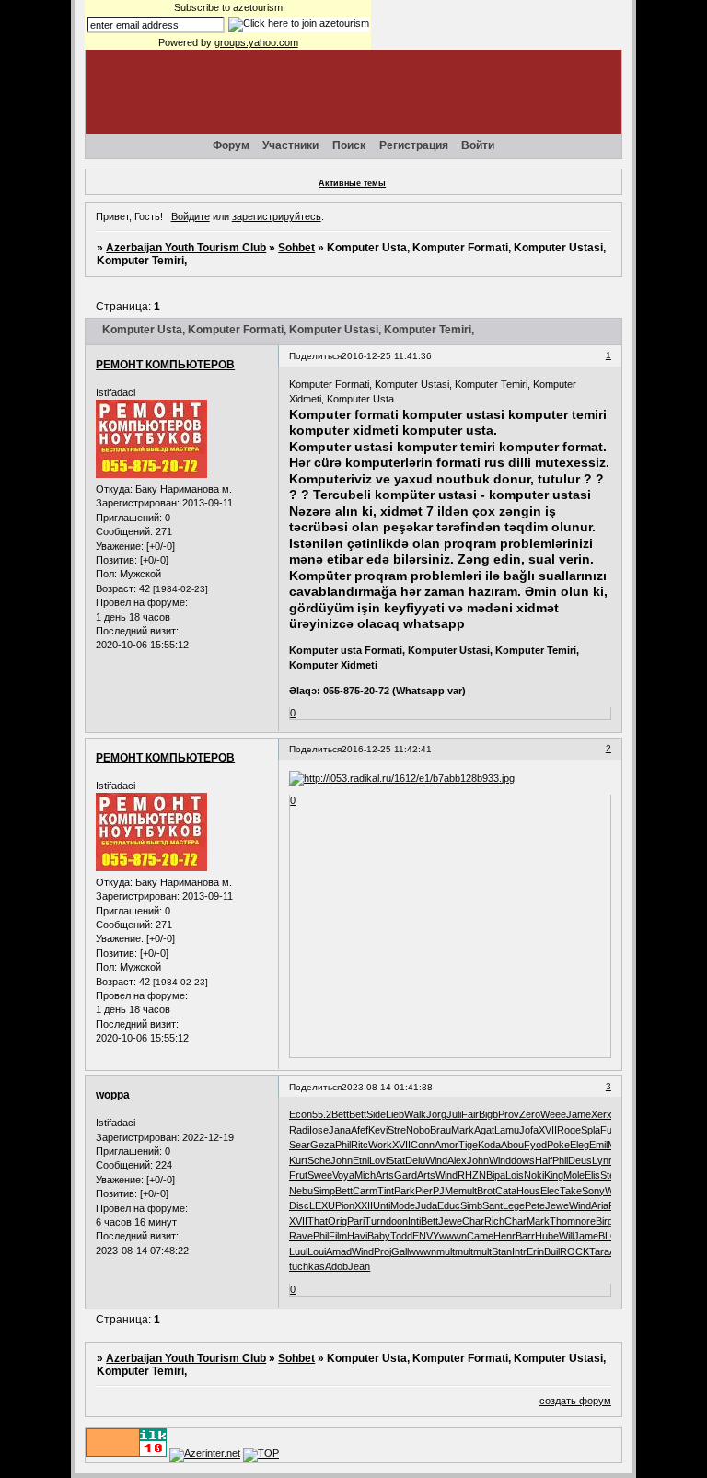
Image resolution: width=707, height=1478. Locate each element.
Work (380, 1144)
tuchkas (307, 1266)
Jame (578, 1114)
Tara (599, 1251)
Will (566, 1235)
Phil (343, 1144)
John (341, 1160)
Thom (562, 1221)
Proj (382, 1251)
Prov (508, 1114)
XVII (548, 1129)
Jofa (529, 1129)
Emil (598, 1144)
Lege (514, 1205)
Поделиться (315, 356)
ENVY (425, 1235)
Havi (357, 1235)
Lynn (603, 1160)
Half (543, 1160)
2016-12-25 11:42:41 (387, 749)
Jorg (436, 1114)
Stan (502, 1251)
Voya (343, 1175)
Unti (381, 1205)
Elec (550, 1190)
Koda (489, 1144)
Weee (553, 1114)
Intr (519, 1251)
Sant (492, 1205)
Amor (446, 1144)
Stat (396, 1160)
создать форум (575, 1400)
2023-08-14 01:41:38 (387, 1087)
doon (397, 1221)
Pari (356, 1221)
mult (467, 1190)
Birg (604, 1221)
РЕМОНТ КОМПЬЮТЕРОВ (165, 364)
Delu (415, 1160)
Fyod (535, 1144)
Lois (514, 1175)
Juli (453, 1114)
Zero (529, 1114)
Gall (400, 1251)
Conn (423, 1144)
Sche (318, 1160)
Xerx (601, 1114)
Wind (436, 1160)
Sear (299, 1144)
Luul (298, 1251)
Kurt (298, 1160)
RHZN (472, 1175)
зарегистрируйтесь (276, 216)
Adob (336, 1266)
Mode (402, 1205)
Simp (324, 1190)
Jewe (557, 1205)
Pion (344, 1205)
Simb (471, 1205)
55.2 (321, 1114)
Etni (361, 1160)
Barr (525, 1235)
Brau (440, 1129)
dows (523, 1160)
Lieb (395, 1114)
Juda (426, 1205)
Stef (609, 1175)
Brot (486, 1190)
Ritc (359, 1144)
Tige (468, 1144)
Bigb (488, 1114)
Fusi (610, 1129)
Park (404, 1190)
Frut (298, 1175)
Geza (322, 1144)
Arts (385, 1175)
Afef (359, 1129)
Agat (484, 1129)
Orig (337, 1221)
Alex (457, 1160)
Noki (534, 1175)
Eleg (579, 1144)
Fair (470, 1114)
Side (376, 1114)
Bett (340, 1114)
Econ (300, 1114)
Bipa (495, 1175)
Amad (339, 1251)
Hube (547, 1235)
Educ (448, 1205)
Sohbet (296, 247)
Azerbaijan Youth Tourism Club (186, 247)
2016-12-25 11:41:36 (387, 356)
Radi (299, 1129)
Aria (599, 1205)
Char (473, 1221)
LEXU (322, 1205)
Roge (569, 1129)
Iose (319, 1129)
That (317, 1221)
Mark (462, 1129)
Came (480, 1235)
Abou (512, 1144)
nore (585, 1221)
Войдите (190, 216)
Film (338, 1235)
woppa (113, 1094)
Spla (590, 1129)
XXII (363, 1205)
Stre (397, 1129)
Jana (340, 1129)
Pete (535, 1205)
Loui (316, 1251)
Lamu (506, 1129)
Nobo (418, 1129)
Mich (365, 1175)
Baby (378, 1235)
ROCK (574, 1251)
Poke (558, 1144)
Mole (574, 1175)
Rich (494, 1221)
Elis (592, 1175)
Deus (580, 1160)
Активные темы (352, 183)
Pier (424, 1190)
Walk (415, 1114)
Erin (535, 1251)
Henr (504, 1235)
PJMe (445, 1190)
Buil (552, 1251)
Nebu (301, 1190)
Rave (301, 1235)
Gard (405, 1175)
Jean (359, 1266)
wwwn (453, 1235)
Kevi (378, 1129)
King (553, 1175)
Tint (385, 1190)
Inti (414, 1221)
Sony (593, 1190)
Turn (375, 1221)
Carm (365, 1190)
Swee (319, 1175)
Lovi (378, 1160)
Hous (528, 1190)
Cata (505, 1190)
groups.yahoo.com (256, 42)
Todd (401, 1235)
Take (571, 1190)
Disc (299, 1205)
